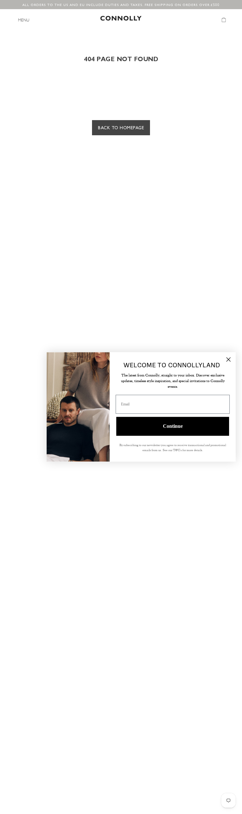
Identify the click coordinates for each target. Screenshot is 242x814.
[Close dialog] (228, 359)
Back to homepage (121, 127)
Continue (173, 426)
